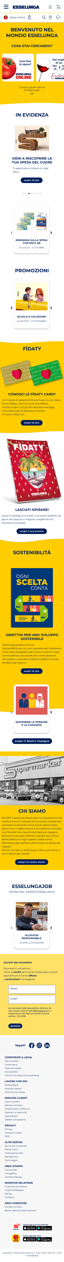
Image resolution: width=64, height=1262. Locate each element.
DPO (7, 1136)
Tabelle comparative (15, 1119)
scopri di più (31, 180)
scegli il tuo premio (32, 531)
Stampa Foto (11, 1156)
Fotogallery (11, 1173)
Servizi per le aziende (15, 1146)
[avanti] (60, 67)
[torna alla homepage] (26, 6)
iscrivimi (15, 1026)
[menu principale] (6, 7)
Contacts (9, 1197)
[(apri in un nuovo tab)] (18, 67)
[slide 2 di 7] (26, 193)
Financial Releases (14, 1190)
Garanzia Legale (13, 1068)
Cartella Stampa (13, 1177)
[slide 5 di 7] (35, 193)
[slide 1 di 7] (23, 193)
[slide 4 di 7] (32, 193)
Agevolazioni (11, 1116)
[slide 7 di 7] (41, 193)
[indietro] (11, 232)
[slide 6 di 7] (38, 193)
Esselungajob (12, 1085)
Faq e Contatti (12, 1101)
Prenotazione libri (14, 1153)
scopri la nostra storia (31, 862)
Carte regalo (11, 1160)
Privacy (9, 1129)
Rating (8, 1193)
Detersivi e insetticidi (16, 1112)
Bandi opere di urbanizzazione (20, 1210)
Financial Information (16, 1186)
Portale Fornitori (13, 1207)
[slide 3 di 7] (29, 193)
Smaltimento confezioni (17, 1108)
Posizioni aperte (13, 1088)
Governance (11, 1064)
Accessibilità (11, 1071)
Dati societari (12, 1061)
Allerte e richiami (14, 1105)
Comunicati (11, 1169)
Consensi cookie (13, 1132)
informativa (39, 1010)
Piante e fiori (11, 1149)
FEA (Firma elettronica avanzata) (22, 1075)
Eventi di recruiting (15, 1092)
